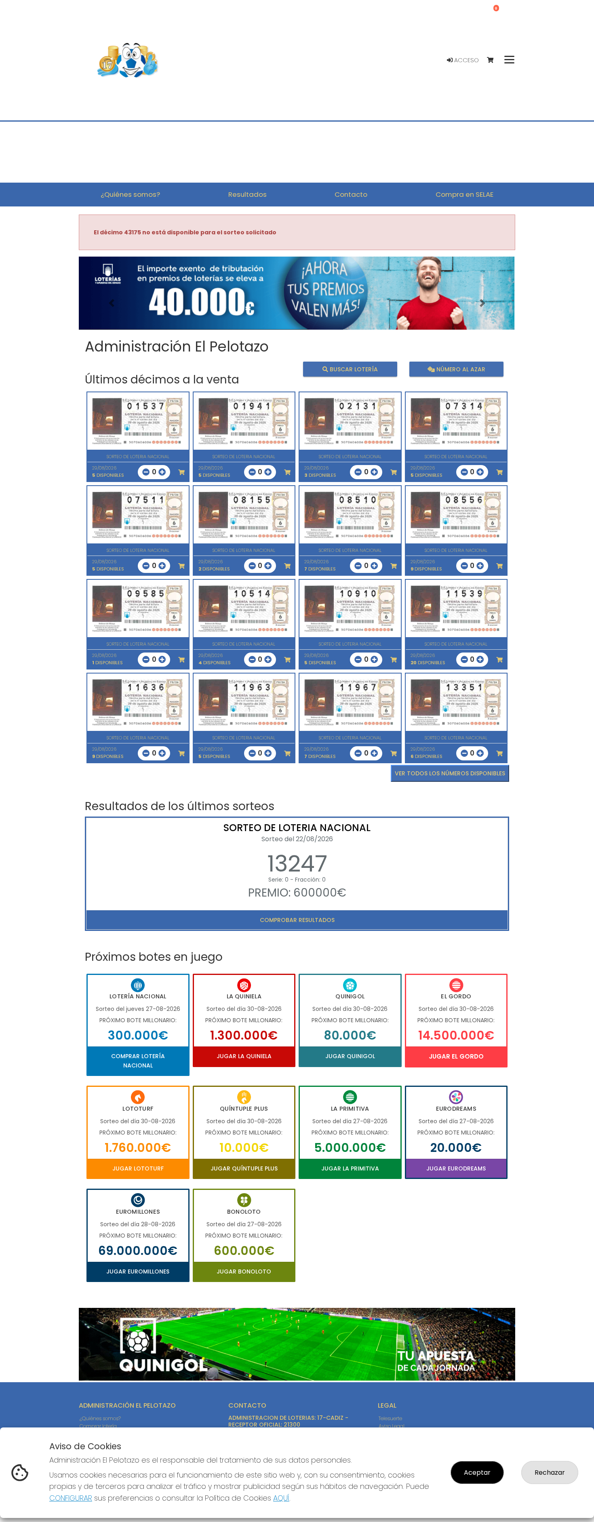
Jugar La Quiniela (244, 1056)
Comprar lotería (98, 1426)
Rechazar (550, 1472)
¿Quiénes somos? (100, 1418)
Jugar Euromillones (137, 1271)
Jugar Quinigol (350, 1056)
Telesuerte (390, 1418)
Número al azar (459, 369)
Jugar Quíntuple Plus (244, 1168)
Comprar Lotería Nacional (138, 1060)
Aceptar (477, 1472)
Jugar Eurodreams (456, 1168)
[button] (111, 303)
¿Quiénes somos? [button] (130, 194)
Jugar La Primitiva (350, 1168)
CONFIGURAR (70, 1498)
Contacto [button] (351, 194)
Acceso (466, 60)
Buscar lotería (353, 369)
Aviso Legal (391, 1426)
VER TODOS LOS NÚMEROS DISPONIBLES (450, 773)
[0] (494, 60)
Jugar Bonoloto (244, 1271)
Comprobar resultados (297, 920)
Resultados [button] (247, 194)
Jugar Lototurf (138, 1168)
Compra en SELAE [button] (464, 194)
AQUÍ (281, 1498)
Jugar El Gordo (456, 1056)
